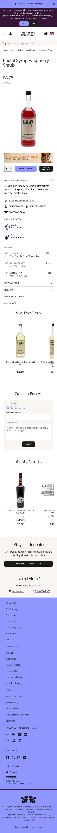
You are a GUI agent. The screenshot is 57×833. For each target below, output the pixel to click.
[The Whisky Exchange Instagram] (18, 757)
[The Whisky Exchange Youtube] (24, 757)
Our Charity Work (13, 627)
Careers (9, 639)
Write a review (11, 423)
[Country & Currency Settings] (52, 34)
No (33, 23)
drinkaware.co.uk (35, 827)
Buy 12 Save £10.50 (46, 169)
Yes (23, 23)
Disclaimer (10, 303)
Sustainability (11, 633)
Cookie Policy (12, 708)
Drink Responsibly (14, 296)
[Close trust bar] (53, 4)
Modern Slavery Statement (17, 714)
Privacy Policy (12, 702)
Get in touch (18, 591)
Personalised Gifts (13, 665)
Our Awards (11, 621)
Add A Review (11, 403)
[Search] (5, 43)
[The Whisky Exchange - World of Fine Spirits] (27, 34)
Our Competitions (14, 677)
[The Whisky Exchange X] (13, 757)
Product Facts (12, 219)
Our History (11, 615)
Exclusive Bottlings (14, 671)
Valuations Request (14, 683)
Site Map (9, 653)
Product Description (16, 180)
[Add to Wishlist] (49, 60)
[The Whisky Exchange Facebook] (7, 757)
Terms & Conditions (14, 696)
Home (5, 50)
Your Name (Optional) (14, 412)
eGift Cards (10, 659)
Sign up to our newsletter (28, 564)
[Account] (10, 34)
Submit (28, 444)
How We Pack (11, 283)
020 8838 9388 (42, 591)
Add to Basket (25, 168)
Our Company (12, 609)
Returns (8, 289)
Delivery (9, 247)
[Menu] (4, 34)
